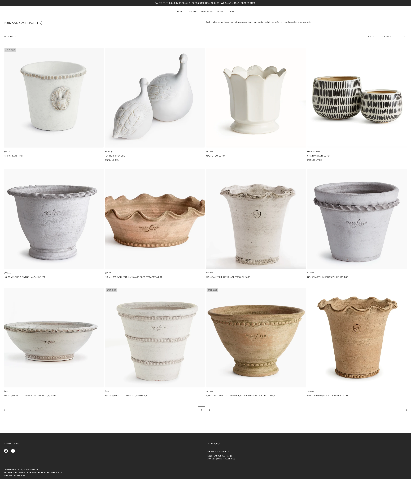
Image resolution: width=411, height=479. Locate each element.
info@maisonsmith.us (218, 451)
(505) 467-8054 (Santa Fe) (219, 455)
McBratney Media (53, 472)
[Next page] (403, 409)
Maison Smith (31, 469)
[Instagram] (5, 450)
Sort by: (372, 36)
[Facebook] (13, 450)
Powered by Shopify (14, 475)
